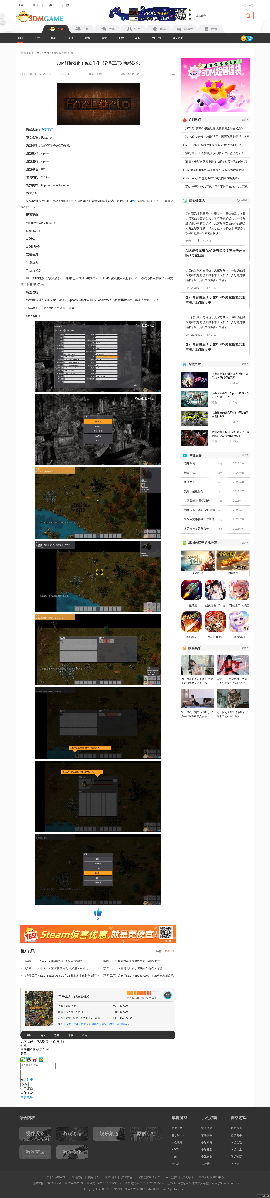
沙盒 (68, 1023)
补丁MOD (178, 1135)
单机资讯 (56, 52)
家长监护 (171, 1177)
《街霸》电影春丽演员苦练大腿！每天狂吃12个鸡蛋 (215, 161)
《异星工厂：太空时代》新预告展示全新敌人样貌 (131, 968)
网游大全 (236, 1149)
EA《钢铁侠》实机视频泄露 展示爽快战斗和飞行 (213, 145)
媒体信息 (126, 1177)
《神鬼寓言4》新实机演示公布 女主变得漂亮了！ (213, 153)
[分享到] (41, 1059)
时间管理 (94, 1023)
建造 (104, 1023)
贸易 (83, 1023)
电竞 (104, 38)
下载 (121, 38)
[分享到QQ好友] (28, 1059)
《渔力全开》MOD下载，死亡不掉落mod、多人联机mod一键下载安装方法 (215, 188)
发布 (24, 1084)
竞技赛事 (236, 1135)
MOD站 (156, 38)
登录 (244, 5)
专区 (29, 1035)
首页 (39, 52)
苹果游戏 (206, 1135)
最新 (23, 1097)
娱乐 (54, 38)
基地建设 (122, 1023)
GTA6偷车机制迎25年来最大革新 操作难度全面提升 (215, 170)
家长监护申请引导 (149, 1177)
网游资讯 (236, 1128)
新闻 (20, 38)
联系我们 (110, 1177)
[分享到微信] (22, 1059)
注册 (250, 5)
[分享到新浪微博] (35, 1059)
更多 (245, 119)
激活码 (235, 1163)
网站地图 (93, 1177)
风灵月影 (177, 38)
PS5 (174, 1156)
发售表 (176, 1163)
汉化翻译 (187, 1177)
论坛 (50, 5)
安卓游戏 (206, 1128)
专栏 (37, 38)
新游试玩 (236, 1156)
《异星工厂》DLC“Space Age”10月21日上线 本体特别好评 (60, 975)
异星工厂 (47, 129)
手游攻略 (206, 1142)
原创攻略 (177, 1142)
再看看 (244, 200)
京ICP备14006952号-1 (47, 1183)
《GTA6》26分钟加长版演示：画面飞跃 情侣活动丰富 (216, 136)
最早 (30, 1097)
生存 (75, 1023)
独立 (135, 201)
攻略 (56, 1035)
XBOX (175, 1149)
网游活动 (236, 1142)
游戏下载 (177, 1128)
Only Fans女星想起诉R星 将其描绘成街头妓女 (211, 178)
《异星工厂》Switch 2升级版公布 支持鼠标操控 (53, 961)
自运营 (65, 5)
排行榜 (205, 1163)
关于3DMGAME (56, 1177)
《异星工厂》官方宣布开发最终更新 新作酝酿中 (130, 961)
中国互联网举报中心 (211, 1177)
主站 (20, 5)
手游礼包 (206, 1149)
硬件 (70, 38)
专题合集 (206, 1156)
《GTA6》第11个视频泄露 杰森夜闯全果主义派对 (213, 128)
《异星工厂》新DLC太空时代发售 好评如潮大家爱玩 (56, 968)
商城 (35, 5)
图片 (84, 1035)
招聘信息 (77, 1177)
